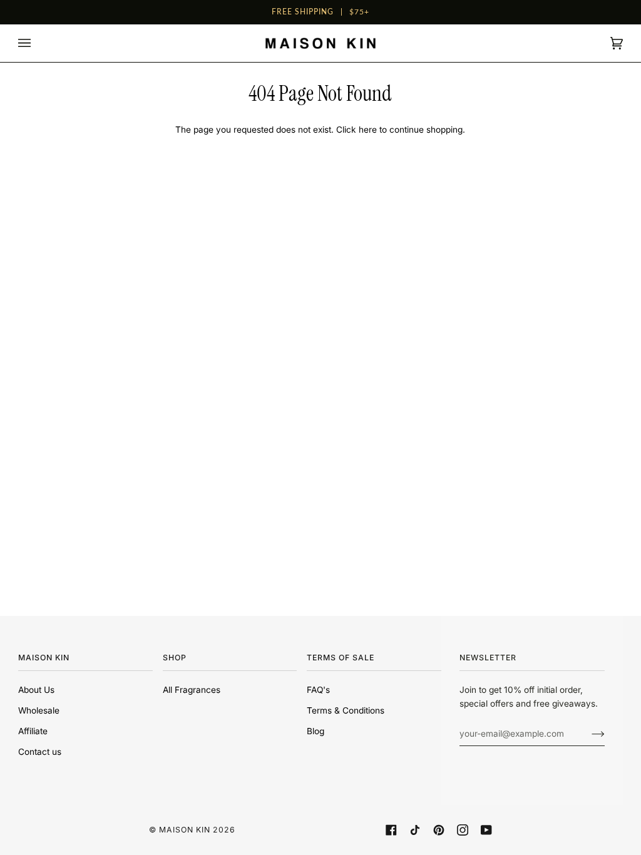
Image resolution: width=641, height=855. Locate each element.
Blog (315, 731)
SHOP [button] (175, 657)
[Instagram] (462, 830)
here (368, 130)
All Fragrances (191, 690)
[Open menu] (37, 43)
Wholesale (38, 710)
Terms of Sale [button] (340, 657)
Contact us (39, 752)
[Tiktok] (415, 830)
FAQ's (318, 690)
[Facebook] (391, 830)
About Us (36, 690)
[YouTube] (486, 830)
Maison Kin (184, 829)
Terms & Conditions (345, 710)
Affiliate (33, 731)
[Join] (588, 734)
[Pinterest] (438, 830)
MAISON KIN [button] (43, 657)
